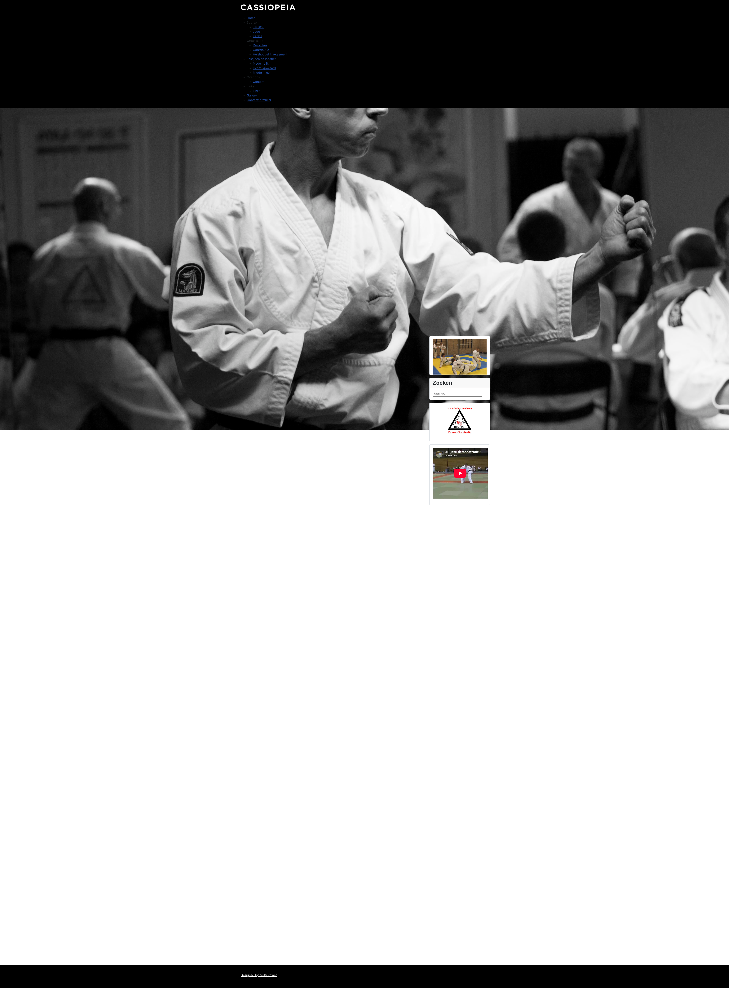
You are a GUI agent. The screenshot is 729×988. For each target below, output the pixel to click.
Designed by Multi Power (259, 975)
